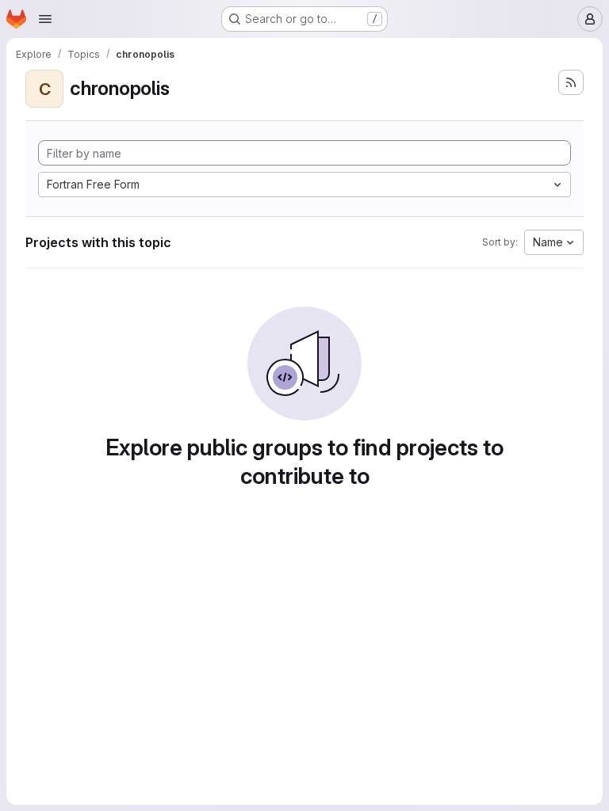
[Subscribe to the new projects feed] (571, 82)
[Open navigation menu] (45, 19)
